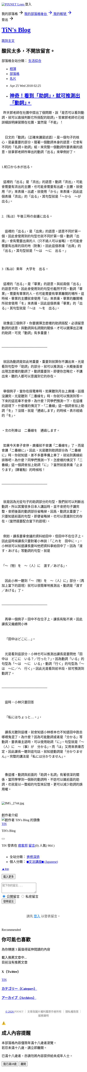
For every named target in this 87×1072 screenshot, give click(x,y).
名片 (13, 78)
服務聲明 (43, 1015)
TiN (4, 824)
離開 (23, 1064)
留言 (32, 845)
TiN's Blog (16, 29)
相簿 (13, 69)
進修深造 (33, 857)
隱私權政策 (72, 1011)
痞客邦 (23, 845)
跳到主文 (8, 41)
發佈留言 (8, 901)
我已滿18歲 (10, 1064)
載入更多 (8, 876)
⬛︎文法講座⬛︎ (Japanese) (42, 861)
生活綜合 (34, 61)
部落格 (14, 74)
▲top (5, 869)
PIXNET (18, 1011)
